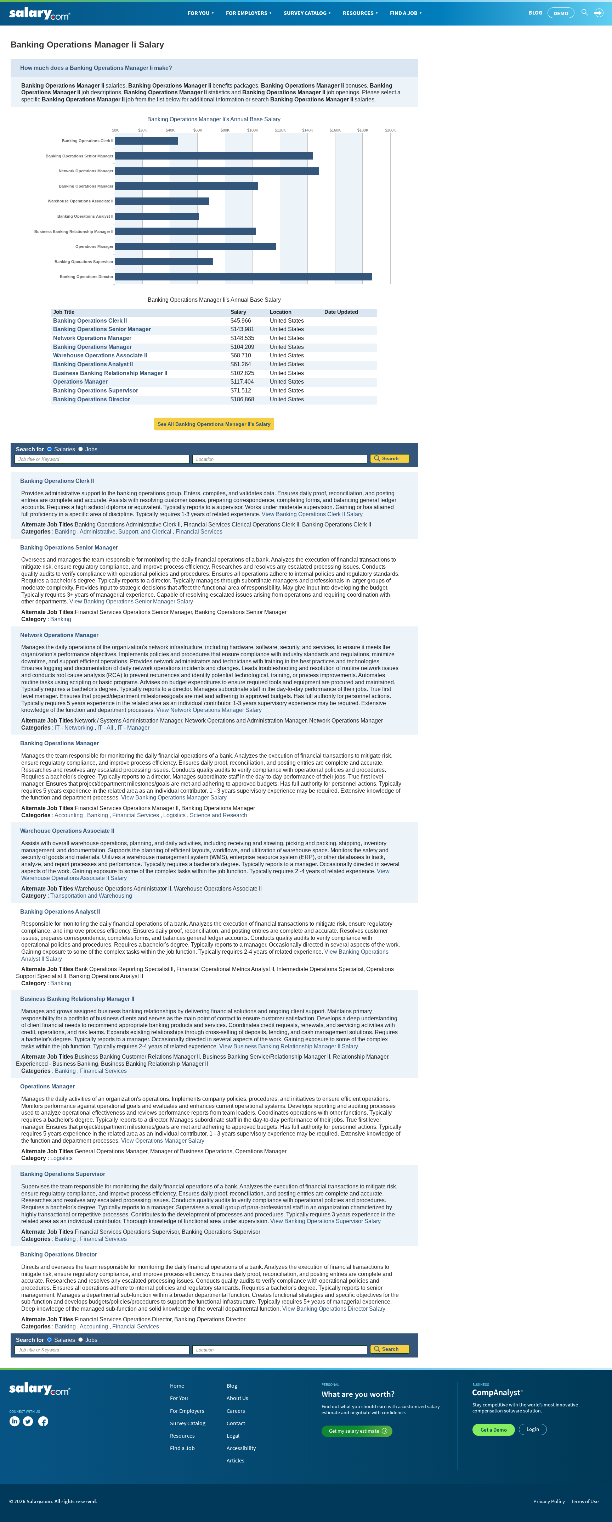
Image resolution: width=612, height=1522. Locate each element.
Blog (535, 12)
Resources (358, 12)
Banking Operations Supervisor (84, 262)
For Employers (246, 12)
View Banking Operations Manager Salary (174, 798)
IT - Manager (133, 728)
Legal (233, 1435)
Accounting (69, 815)
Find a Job (404, 12)
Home (177, 1385)
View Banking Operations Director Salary (333, 1309)
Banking (65, 532)
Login (533, 1429)
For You (199, 12)
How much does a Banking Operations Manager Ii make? (96, 68)
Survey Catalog (305, 12)
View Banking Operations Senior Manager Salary (131, 601)
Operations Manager (94, 246)
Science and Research (218, 815)
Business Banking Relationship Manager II (73, 231)
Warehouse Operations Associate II (80, 201)
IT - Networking (74, 728)
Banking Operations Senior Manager (79, 156)
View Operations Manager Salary (162, 1141)
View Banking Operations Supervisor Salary (325, 1221)
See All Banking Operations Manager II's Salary (214, 424)
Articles (235, 1460)
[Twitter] (29, 1421)
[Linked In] (14, 1421)
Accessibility (241, 1447)
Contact (236, 1423)
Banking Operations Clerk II (87, 141)
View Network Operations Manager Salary (209, 710)
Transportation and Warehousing (91, 896)
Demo (561, 13)
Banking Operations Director (86, 276)
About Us (237, 1397)
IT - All (105, 728)
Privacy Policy (549, 1501)
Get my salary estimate (354, 1430)
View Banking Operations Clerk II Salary (312, 514)
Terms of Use (585, 1501)
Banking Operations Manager (86, 186)
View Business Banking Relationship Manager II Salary (288, 1046)
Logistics (174, 815)
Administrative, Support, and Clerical (125, 532)
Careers (236, 1410)
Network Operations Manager (86, 171)
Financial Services (199, 532)
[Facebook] (43, 1421)
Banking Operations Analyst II (85, 216)
